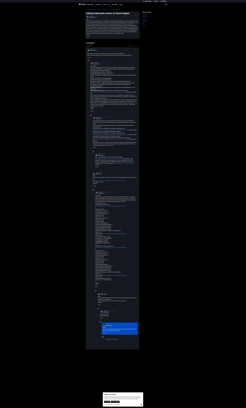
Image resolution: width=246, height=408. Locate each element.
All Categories (145, 14)
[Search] (166, 4)
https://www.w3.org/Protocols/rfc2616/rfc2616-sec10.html (109, 158)
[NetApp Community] (86, 4)
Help (143, 23)
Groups (143, 21)
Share (87, 37)
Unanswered (151, 19)
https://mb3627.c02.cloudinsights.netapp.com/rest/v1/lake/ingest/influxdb (108, 92)
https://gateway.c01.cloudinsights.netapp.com (115, 233)
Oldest (91, 46)
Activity (143, 18)
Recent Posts (145, 16)
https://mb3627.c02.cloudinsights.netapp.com (124, 163)
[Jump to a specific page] (138, 46)
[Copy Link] (95, 17)
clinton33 (91, 16)
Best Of (143, 25)
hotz (91, 49)
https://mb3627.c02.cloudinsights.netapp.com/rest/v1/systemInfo (110, 180)
